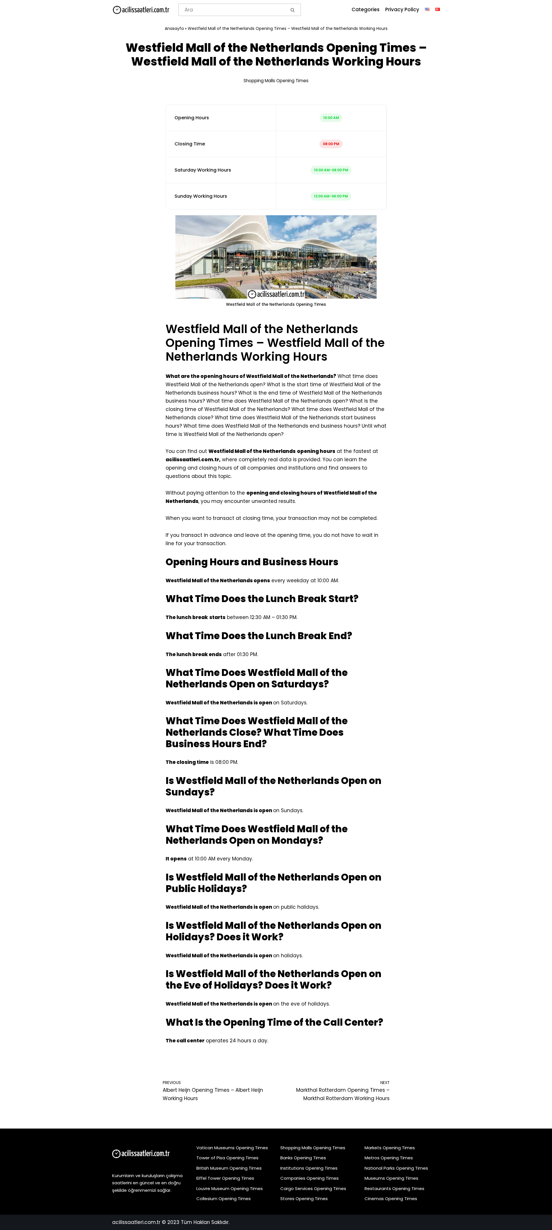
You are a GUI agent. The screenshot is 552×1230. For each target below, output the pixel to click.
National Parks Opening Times (396, 1168)
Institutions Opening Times (309, 1168)
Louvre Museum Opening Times (229, 1188)
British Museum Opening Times (229, 1168)
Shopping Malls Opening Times (276, 81)
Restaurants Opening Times (394, 1188)
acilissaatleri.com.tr (136, 1222)
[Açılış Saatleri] (141, 9)
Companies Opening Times (309, 1178)
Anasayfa (174, 28)
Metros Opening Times (389, 1158)
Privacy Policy (402, 9)
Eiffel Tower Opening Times (225, 1178)
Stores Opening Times (304, 1199)
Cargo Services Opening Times (313, 1188)
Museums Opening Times (391, 1178)
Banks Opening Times (303, 1158)
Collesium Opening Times (223, 1199)
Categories (365, 9)
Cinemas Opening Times (391, 1199)
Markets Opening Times (390, 1148)
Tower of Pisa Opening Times (227, 1158)
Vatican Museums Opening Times (232, 1148)
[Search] (293, 9)
